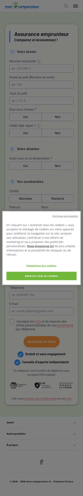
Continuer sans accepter (65, 216)
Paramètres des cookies (41, 265)
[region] (41, 248)
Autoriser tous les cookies (41, 275)
